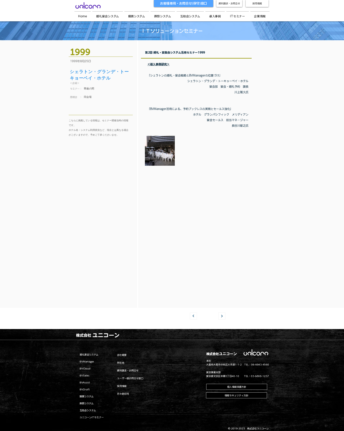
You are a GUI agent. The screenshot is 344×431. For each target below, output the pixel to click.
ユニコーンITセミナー (92, 417)
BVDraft (85, 389)
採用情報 (122, 386)
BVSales (84, 375)
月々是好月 (123, 394)
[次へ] (221, 315)
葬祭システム (87, 403)
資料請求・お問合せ (128, 370)
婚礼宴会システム (89, 354)
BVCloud (85, 368)
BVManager (87, 361)
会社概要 (122, 355)
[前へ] (193, 315)
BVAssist (85, 382)
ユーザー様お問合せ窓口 (130, 378)
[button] (215, 16)
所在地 (120, 362)
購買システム (87, 396)
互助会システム (88, 410)
